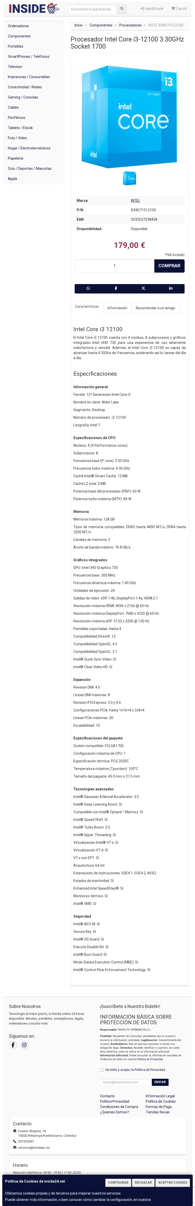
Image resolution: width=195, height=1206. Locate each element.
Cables (13, 107)
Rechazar (143, 1182)
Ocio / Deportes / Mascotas (30, 168)
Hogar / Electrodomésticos (29, 148)
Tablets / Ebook (20, 128)
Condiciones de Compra (119, 1107)
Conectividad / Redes (25, 87)
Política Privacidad (114, 1101)
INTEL (135, 201)
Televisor (15, 67)
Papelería (15, 158)
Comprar (169, 265)
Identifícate (154, 9)
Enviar (160, 1082)
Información (117, 308)
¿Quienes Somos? (114, 1112)
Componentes (19, 36)
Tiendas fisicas (158, 1112)
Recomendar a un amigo (155, 308)
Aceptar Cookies (172, 1182)
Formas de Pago (159, 1107)
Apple (12, 179)
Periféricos (16, 118)
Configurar (118, 1182)
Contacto (107, 1096)
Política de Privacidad (150, 1059)
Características (87, 306)
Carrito (181, 9)
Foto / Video (17, 138)
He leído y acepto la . (135, 1070)
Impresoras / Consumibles (29, 77)
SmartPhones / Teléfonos (29, 56)
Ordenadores (18, 26)
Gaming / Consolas (23, 97)
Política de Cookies (167, 1200)
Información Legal (160, 1096)
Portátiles (15, 46)
